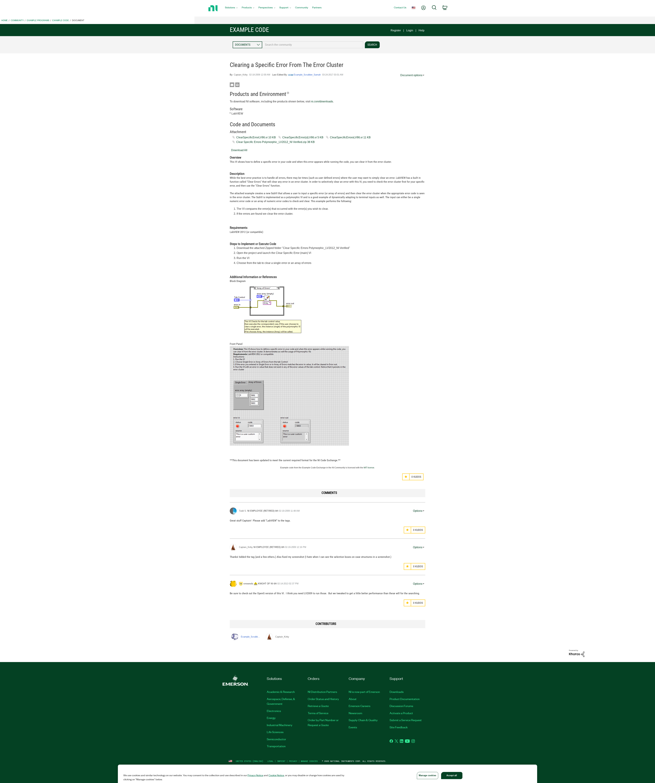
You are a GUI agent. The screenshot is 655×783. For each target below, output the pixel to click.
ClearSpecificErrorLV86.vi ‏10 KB (256, 137)
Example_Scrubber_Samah (307, 74)
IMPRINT (281, 761)
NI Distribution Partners (322, 692)
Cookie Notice (276, 775)
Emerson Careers (359, 706)
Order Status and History (323, 699)
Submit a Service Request (406, 720)
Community (17, 20)
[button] (406, 476)
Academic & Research (281, 692)
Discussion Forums (401, 706)
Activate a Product (401, 713)
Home (4, 20)
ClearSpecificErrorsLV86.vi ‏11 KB (350, 137)
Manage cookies (309, 761)
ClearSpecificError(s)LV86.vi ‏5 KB (302, 137)
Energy (271, 718)
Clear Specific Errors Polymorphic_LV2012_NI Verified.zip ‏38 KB (275, 142)
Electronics (274, 711)
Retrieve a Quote (318, 706)
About (352, 699)
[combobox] (312, 44)
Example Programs (38, 20)
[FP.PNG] (289, 396)
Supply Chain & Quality (363, 720)
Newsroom (355, 713)
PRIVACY (293, 761)
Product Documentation (405, 699)
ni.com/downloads (322, 101)
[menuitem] (231, 8)
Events (353, 727)
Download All (239, 150)
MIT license (369, 467)
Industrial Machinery (279, 725)
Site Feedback (399, 727)
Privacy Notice (255, 775)
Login (409, 30)
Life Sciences (275, 732)
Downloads (397, 692)
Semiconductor (276, 739)
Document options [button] (411, 75)
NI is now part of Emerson (364, 692)
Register (396, 30)
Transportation (276, 746)
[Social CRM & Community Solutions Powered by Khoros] (576, 653)
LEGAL (270, 761)
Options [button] (417, 510)
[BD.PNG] (268, 310)
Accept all (451, 775)
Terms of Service (318, 713)
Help (421, 30)
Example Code (60, 20)
